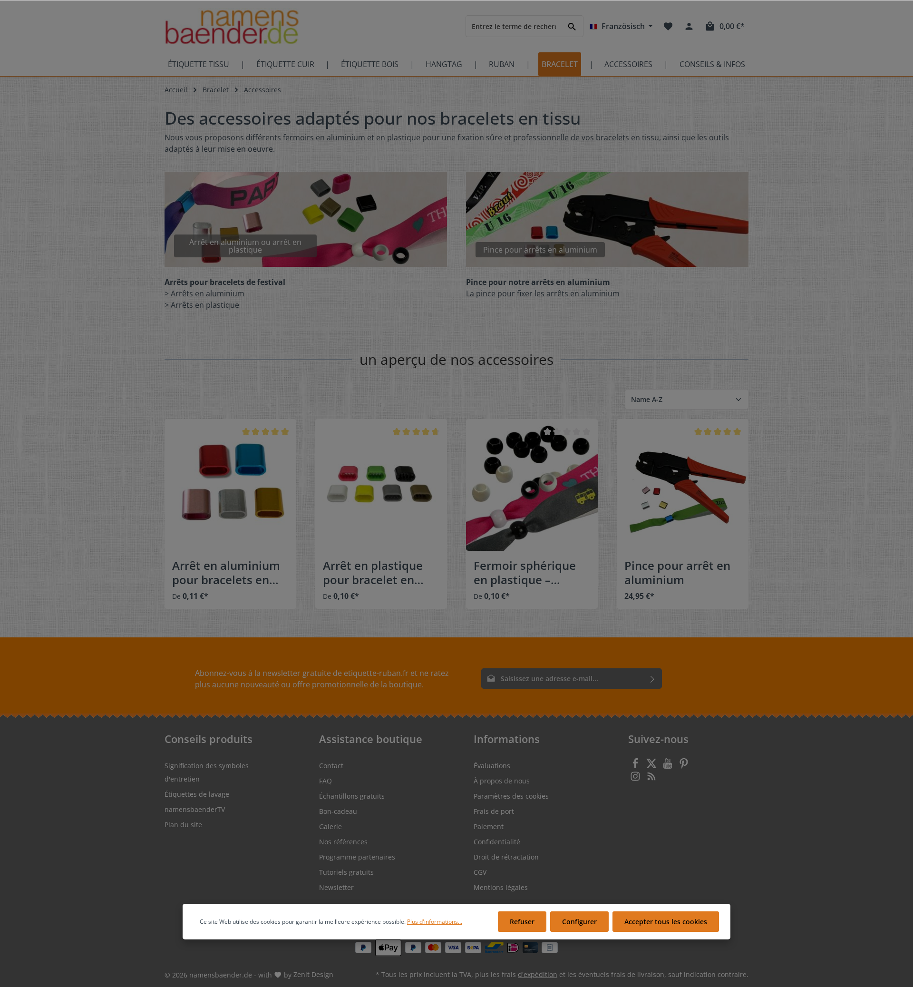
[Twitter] (652, 766)
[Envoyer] (652, 678)
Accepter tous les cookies (665, 921)
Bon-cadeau (338, 811)
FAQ (325, 780)
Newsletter (336, 887)
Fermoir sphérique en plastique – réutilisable (525, 572)
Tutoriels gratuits (346, 872)
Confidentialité (497, 841)
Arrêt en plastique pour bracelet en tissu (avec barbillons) (373, 572)
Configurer (579, 921)
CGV (480, 872)
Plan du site (183, 824)
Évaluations (492, 765)
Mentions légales (501, 887)
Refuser (522, 921)
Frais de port (494, 811)
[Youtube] (668, 766)
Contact (331, 765)
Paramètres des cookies (511, 796)
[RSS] (651, 778)
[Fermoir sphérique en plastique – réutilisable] (532, 485)
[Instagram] (636, 778)
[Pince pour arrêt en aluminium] (682, 485)
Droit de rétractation (506, 856)
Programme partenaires (357, 856)
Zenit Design (313, 974)
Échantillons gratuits (352, 796)
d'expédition (537, 974)
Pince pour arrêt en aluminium (677, 572)
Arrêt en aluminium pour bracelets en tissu (226, 572)
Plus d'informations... (434, 922)
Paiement (489, 826)
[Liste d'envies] (668, 26)
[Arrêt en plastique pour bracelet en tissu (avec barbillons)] (381, 485)
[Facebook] (636, 766)
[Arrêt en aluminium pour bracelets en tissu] (230, 485)
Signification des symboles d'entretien (207, 772)
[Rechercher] (572, 26)
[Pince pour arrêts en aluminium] (607, 219)
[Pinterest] (684, 766)
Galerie (330, 826)
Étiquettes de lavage (197, 794)
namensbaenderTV (195, 809)
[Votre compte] (689, 26)
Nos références (343, 841)
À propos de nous (502, 780)
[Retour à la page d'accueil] (232, 26)
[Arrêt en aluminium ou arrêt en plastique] (306, 219)
